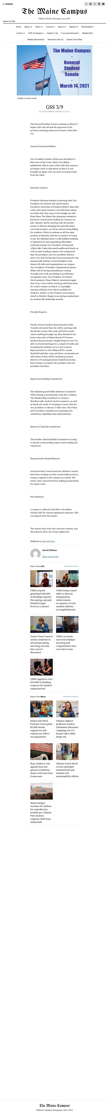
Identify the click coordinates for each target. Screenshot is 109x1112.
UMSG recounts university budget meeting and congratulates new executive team (66, 643)
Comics (19, 33)
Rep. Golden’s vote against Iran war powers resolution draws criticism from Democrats (41, 770)
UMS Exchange (34, 33)
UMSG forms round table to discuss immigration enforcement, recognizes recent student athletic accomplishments (66, 600)
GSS (43, 541)
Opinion (72, 26)
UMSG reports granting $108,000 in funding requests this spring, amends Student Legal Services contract (41, 598)
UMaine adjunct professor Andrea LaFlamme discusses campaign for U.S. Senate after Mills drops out (67, 728)
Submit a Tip (52, 33)
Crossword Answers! (70, 33)
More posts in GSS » (71, 566)
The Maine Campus (54, 12)
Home (18, 26)
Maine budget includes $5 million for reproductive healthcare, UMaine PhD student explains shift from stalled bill (41, 812)
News (37, 26)
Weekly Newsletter (35, 39)
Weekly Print (87, 33)
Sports (61, 26)
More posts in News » (71, 696)
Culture (49, 26)
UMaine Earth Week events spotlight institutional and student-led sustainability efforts (67, 770)
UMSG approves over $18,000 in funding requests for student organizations (41, 683)
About (27, 26)
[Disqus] (54, 861)
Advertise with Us (55, 39)
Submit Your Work (74, 39)
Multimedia (86, 26)
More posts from (50, 556)
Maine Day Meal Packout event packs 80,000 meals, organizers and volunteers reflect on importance (41, 728)
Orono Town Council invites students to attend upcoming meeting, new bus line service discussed (41, 644)
